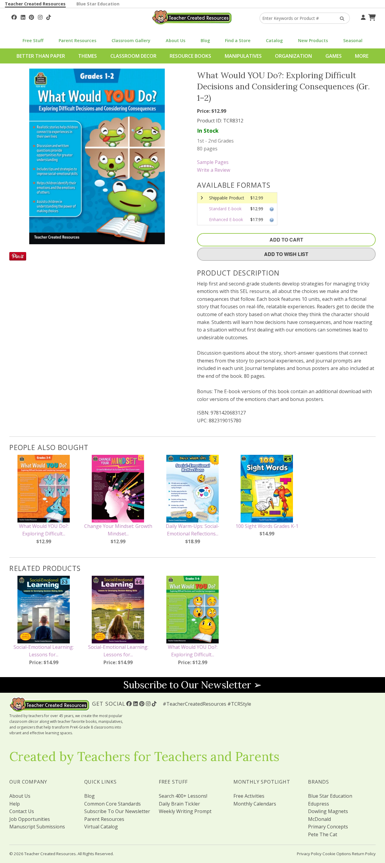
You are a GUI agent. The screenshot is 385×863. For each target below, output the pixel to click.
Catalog (274, 40)
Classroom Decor (133, 56)
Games (333, 56)
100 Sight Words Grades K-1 (267, 526)
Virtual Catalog (101, 826)
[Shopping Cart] (371, 16)
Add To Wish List (286, 254)
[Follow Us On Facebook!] (14, 16)
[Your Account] (362, 16)
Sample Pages (213, 162)
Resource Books (190, 56)
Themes (87, 56)
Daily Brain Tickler (179, 803)
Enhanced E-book (226, 219)
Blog (205, 40)
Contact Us (21, 811)
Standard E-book (225, 208)
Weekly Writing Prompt (185, 811)
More (361, 56)
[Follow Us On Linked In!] (23, 16)
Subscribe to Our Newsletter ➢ (192, 685)
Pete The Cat (322, 834)
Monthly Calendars (254, 803)
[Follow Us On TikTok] (48, 16)
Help (14, 803)
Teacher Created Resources (35, 4)
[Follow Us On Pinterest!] (31, 16)
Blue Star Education (97, 4)
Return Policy (364, 853)
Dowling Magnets (328, 811)
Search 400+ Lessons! (183, 796)
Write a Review (213, 170)
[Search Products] (340, 18)
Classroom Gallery (131, 40)
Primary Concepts (328, 826)
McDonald (319, 819)
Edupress (318, 803)
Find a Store (238, 40)
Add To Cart (286, 239)
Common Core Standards (112, 803)
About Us (175, 40)
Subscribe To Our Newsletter (117, 811)
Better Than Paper (41, 56)
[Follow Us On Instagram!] (40, 16)
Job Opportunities (29, 819)
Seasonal (352, 40)
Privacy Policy (309, 853)
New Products (313, 40)
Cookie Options (336, 853)
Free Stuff (33, 40)
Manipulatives (243, 56)
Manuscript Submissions (37, 826)
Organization (293, 56)
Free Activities (248, 796)
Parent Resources (77, 40)
